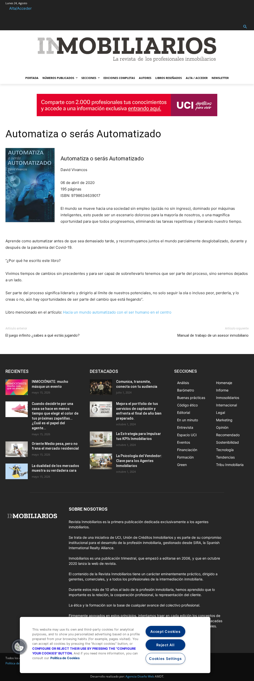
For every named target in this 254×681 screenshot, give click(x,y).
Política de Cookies (65, 658)
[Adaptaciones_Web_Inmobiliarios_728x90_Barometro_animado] (127, 115)
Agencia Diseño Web (140, 676)
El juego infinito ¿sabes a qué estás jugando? (42, 335)
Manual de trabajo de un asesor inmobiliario (213, 335)
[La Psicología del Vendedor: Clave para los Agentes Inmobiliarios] (101, 461)
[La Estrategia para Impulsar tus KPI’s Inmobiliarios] (101, 439)
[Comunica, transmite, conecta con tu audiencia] (101, 387)
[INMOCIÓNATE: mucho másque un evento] (16, 387)
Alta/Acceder (20, 8)
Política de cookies (18, 663)
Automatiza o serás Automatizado (83, 134)
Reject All (165, 645)
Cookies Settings (165, 658)
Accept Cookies (165, 631)
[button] (245, 27)
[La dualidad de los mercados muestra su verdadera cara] (16, 471)
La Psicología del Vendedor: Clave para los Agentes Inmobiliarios (139, 460)
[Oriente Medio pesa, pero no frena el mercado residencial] (16, 449)
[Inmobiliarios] (127, 49)
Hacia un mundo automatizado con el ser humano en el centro (117, 312)
